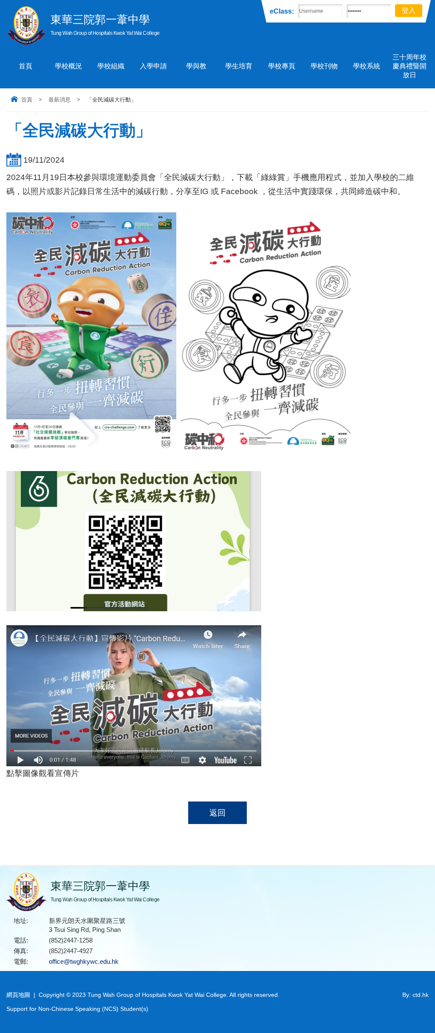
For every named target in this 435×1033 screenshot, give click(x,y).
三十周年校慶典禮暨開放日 (410, 66)
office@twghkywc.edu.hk (84, 961)
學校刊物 (324, 66)
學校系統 (366, 66)
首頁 (25, 66)
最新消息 (59, 99)
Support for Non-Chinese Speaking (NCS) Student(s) (77, 1008)
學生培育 (238, 66)
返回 (217, 812)
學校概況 (68, 66)
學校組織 (110, 66)
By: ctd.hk (415, 994)
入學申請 (153, 66)
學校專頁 (281, 66)
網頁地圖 (18, 994)
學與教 (196, 66)
